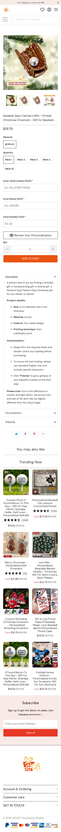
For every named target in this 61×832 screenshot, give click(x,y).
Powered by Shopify (33, 817)
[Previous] (5, 62)
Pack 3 (34, 159)
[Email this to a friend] (43, 434)
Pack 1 (8, 159)
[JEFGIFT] (7, 9)
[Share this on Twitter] (16, 434)
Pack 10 (9, 168)
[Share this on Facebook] (25, 434)
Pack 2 (21, 159)
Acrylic (9, 144)
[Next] (55, 62)
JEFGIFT (16, 817)
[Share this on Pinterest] (34, 434)
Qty (5, 242)
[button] (30, 181)
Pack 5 (46, 159)
